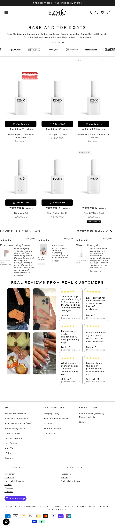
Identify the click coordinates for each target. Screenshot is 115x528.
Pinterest (9, 488)
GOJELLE (69, 507)
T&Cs (63, 510)
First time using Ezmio (15, 245)
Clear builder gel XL (89, 245)
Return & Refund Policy (55, 418)
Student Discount (52, 428)
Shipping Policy (51, 413)
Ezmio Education (13, 438)
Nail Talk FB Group (14, 481)
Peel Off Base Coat (94, 213)
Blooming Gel (21, 213)
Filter (105, 60)
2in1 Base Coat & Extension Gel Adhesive (94, 136)
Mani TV (8, 448)
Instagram (9, 473)
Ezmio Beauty (52, 507)
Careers (8, 458)
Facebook (9, 477)
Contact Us (49, 433)
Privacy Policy (85, 507)
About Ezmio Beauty (15, 413)
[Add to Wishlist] (31, 75)
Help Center (10, 443)
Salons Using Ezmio (14, 428)
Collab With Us (12, 433)
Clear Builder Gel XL (57, 213)
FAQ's (7, 453)
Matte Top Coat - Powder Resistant (21, 136)
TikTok (8, 484)
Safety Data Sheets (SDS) (18, 423)
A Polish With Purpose (16, 418)
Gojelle (82, 422)
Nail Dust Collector (41, 258)
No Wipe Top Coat (57, 134)
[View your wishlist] (102, 12)
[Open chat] (6, 521)
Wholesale (48, 423)
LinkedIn (8, 491)
